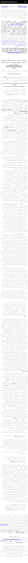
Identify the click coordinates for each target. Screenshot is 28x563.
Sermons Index (4, 6)
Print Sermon (23, 6)
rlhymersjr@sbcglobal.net (13, 52)
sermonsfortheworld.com (9, 2)
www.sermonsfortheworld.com (16, 24)
